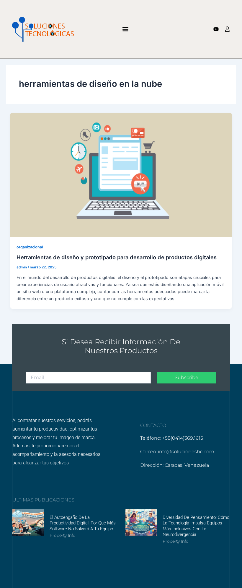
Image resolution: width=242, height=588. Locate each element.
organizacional (30, 247)
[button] (125, 29)
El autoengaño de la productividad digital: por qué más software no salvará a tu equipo (83, 523)
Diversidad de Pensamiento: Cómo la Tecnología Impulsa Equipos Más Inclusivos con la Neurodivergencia (196, 526)
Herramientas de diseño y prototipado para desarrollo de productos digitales (117, 257)
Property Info (63, 535)
